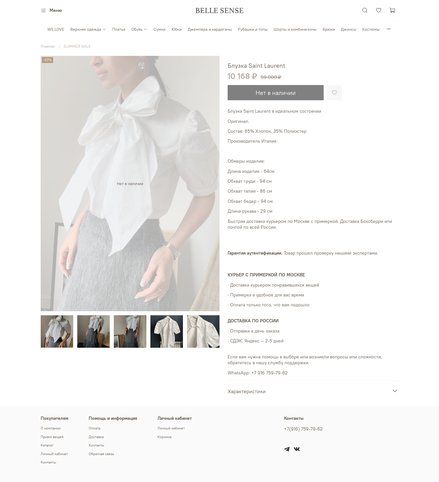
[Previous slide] (49, 183)
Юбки (176, 29)
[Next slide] (211, 183)
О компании (50, 428)
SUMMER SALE (77, 46)
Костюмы (371, 29)
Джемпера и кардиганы (210, 29)
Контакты (48, 462)
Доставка (96, 437)
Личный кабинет (54, 454)
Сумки (159, 29)
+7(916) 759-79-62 (303, 429)
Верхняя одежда (85, 29)
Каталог (47, 445)
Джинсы (348, 29)
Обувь (137, 29)
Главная (48, 46)
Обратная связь (101, 454)
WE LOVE (55, 29)
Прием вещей (52, 437)
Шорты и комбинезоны (295, 29)
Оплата (94, 428)
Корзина (164, 437)
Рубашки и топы (253, 29)
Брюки (329, 29)
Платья (118, 29)
